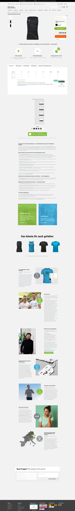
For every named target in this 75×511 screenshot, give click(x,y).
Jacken (26, 10)
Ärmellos (16, 10)
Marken (46, 10)
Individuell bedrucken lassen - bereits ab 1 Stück (37, 57)
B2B (50, 10)
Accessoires (40, 10)
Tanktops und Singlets (15, 12)
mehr (22, 58)
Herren (20, 12)
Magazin (59, 10)
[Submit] (58, 7)
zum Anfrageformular (48, 352)
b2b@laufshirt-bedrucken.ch (51, 349)
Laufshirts (10, 10)
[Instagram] (60, 505)
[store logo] (12, 7)
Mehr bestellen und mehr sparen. (56, 57)
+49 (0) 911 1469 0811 (50, 350)
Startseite (9, 12)
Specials (54, 10)
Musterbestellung (23, 85)
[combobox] (54, 7)
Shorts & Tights (32, 10)
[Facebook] (59, 505)
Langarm (21, 10)
